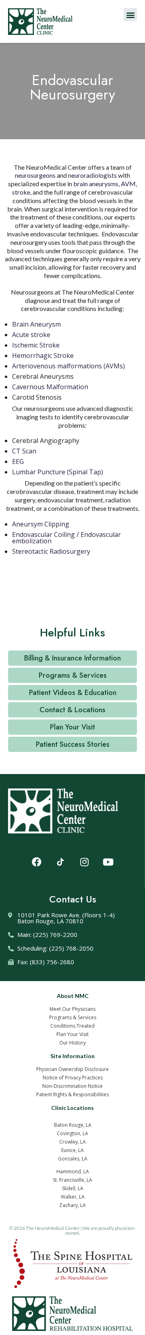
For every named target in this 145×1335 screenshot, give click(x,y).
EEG (18, 461)
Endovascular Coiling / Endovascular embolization (66, 537)
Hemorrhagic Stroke (43, 355)
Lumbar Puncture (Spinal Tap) (57, 471)
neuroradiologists (92, 175)
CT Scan (24, 451)
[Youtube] (108, 862)
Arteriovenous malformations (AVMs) (68, 366)
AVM (128, 183)
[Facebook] (36, 862)
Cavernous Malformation (50, 386)
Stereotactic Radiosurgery (51, 551)
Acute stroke (31, 334)
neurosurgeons (35, 175)
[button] (130, 14)
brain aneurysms (95, 183)
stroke (21, 192)
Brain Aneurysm (36, 324)
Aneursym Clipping (40, 524)
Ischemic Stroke (36, 345)
